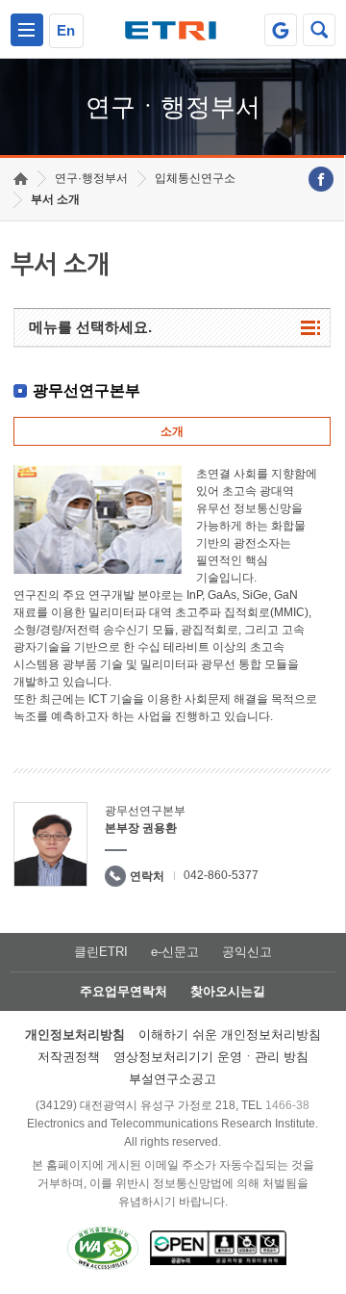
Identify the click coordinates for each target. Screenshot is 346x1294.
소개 (172, 431)
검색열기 (319, 29)
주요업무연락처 (123, 991)
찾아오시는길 (227, 991)
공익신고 (247, 952)
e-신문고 (175, 952)
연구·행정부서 (91, 178)
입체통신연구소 (195, 178)
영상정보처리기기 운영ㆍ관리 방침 (211, 1056)
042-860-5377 (221, 875)
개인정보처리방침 (75, 1034)
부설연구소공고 (172, 1079)
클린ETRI (101, 952)
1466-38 (287, 1105)
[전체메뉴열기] (27, 29)
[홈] (20, 178)
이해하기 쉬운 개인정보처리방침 (229, 1034)
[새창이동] (280, 29)
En (66, 30)
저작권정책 (68, 1056)
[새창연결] (321, 179)
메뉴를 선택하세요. (90, 327)
